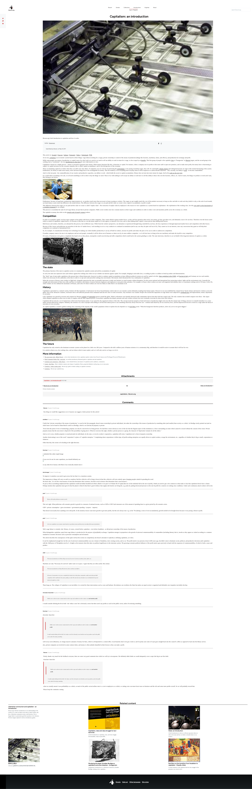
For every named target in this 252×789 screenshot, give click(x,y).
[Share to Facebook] (159, 143)
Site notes (145, 782)
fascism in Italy (184, 276)
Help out (125, 782)
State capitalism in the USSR (167, 276)
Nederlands (85, 155)
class (172, 160)
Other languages (134, 782)
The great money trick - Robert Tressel (54, 357)
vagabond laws (185, 292)
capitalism (52, 157)
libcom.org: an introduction (51, 386)
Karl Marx (132, 306)
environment (120, 169)
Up (127, 385)
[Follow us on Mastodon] (3, 18)
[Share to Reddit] (161, 143)
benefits (143, 160)
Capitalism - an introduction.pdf (52, 380)
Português (72, 155)
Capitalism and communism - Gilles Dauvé (55, 361)
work (185, 170)
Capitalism (47, 369)
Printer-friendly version (49, 389)
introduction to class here (73, 162)
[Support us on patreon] (3, 21)
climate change (163, 169)
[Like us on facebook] (3, 23)
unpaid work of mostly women (76, 212)
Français (60, 155)
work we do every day (175, 173)
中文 (90, 155)
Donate (118, 782)
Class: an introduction (206, 385)
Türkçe (78, 155)
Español (54, 155)
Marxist (188, 160)
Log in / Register (133, 10)
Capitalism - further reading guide (53, 366)
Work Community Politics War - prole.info (55, 359)
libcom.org (52, 143)
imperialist (92, 296)
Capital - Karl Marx (49, 364)
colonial (84, 296)
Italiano (66, 155)
